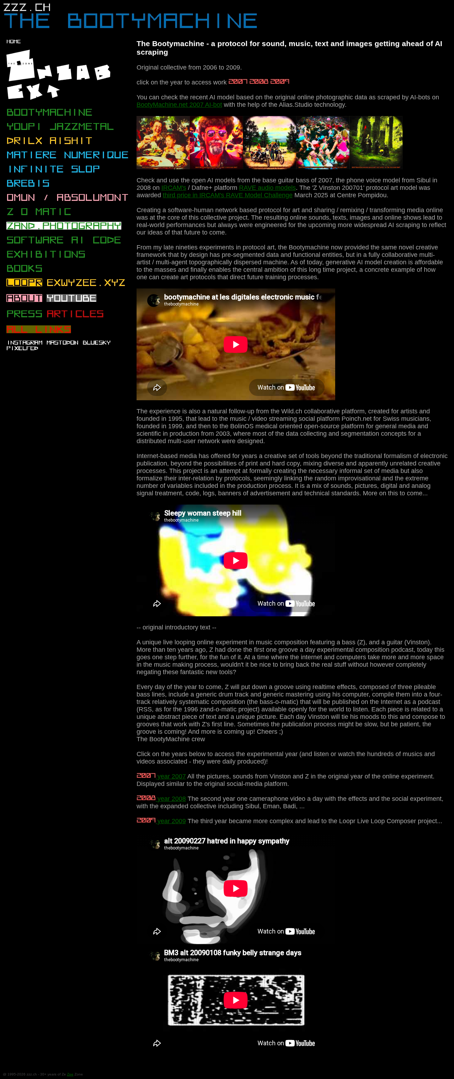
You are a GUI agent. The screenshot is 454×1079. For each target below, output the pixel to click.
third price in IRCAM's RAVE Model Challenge (228, 195)
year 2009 (171, 821)
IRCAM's (173, 187)
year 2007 (171, 776)
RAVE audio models (267, 187)
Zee (70, 1074)
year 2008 (171, 798)
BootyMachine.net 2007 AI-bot (179, 104)
